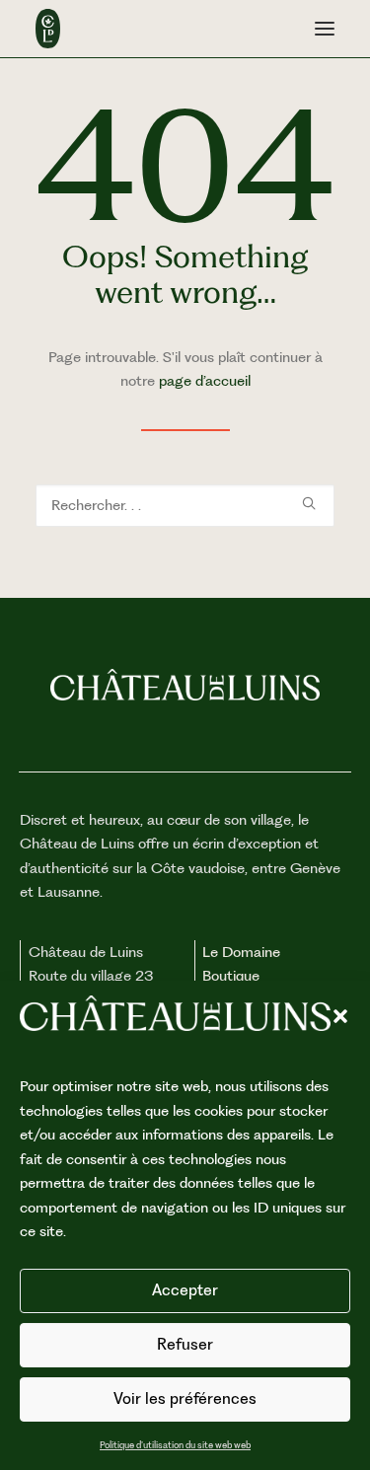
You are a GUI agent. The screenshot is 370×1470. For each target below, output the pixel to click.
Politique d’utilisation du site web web (175, 1444)
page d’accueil (205, 381)
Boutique (230, 976)
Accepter (185, 1290)
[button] (340, 1016)
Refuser (185, 1344)
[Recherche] (185, 505)
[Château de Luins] (48, 28)
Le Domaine (241, 952)
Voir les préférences (185, 1398)
